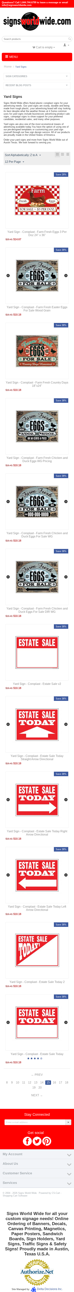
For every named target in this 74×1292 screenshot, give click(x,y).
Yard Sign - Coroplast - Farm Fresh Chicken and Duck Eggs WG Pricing (37, 459)
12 (29, 1082)
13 (35, 1082)
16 (54, 1082)
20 (40, 1087)
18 (66, 1082)
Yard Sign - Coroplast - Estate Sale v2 (37, 683)
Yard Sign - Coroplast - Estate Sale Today (37, 1054)
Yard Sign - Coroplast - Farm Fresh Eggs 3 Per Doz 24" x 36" (37, 233)
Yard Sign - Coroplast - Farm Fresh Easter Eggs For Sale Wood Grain (37, 309)
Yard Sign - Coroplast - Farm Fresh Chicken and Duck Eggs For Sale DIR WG (37, 610)
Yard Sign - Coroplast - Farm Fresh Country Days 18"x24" (37, 384)
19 (34, 1087)
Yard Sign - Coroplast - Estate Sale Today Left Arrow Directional (37, 908)
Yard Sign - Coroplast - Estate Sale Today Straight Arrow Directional (37, 757)
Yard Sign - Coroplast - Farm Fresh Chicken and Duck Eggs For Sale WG (37, 535)
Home (8, 66)
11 (23, 1082)
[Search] (69, 39)
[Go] (68, 1122)
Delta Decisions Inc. (50, 1289)
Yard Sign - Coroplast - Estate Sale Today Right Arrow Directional (37, 833)
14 (41, 1082)
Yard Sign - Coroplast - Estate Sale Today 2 (37, 981)
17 (60, 1082)
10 (17, 1082)
